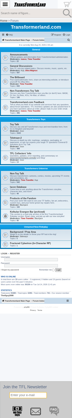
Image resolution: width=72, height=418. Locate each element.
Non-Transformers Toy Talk (24, 91)
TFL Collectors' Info (20, 153)
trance (24, 59)
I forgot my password (10, 270)
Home (4, 20)
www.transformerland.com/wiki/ (23, 158)
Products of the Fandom (23, 198)
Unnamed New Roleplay (36, 227)
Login (4, 253)
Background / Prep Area (23, 232)
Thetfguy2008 (7, 295)
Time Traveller (34, 59)
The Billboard (17, 77)
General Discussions (21, 66)
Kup (22, 70)
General (36, 49)
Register (15, 253)
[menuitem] (9, 35)
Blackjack (24, 205)
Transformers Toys (36, 119)
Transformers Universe (36, 168)
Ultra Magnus (31, 70)
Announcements (19, 54)
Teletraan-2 (16, 138)
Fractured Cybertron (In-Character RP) (30, 243)
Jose (22, 131)
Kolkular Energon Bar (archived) (27, 211)
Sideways (24, 236)
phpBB (27, 307)
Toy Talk (14, 124)
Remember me (45, 270)
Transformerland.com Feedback (27, 102)
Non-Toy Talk (17, 173)
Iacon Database (18, 187)
